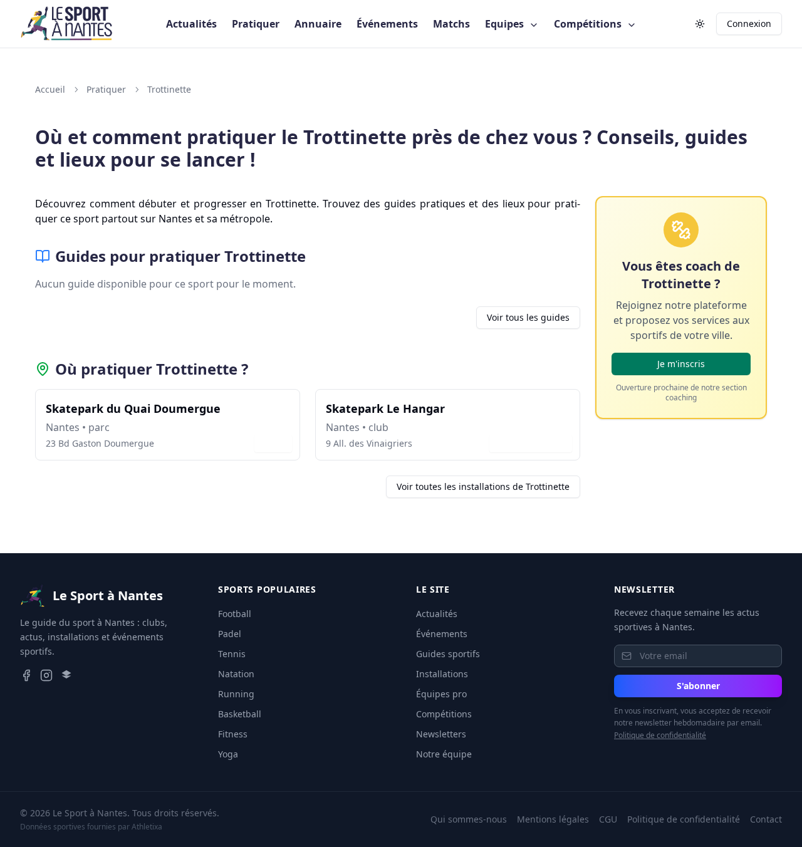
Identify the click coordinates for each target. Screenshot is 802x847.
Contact (766, 819)
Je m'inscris (681, 364)
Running (236, 694)
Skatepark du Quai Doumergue (133, 408)
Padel (229, 634)
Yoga (228, 754)
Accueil (50, 89)
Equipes (505, 24)
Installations (442, 674)
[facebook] (26, 675)
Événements (387, 24)
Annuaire (317, 24)
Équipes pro (441, 694)
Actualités (191, 24)
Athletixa (147, 826)
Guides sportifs (448, 654)
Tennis (232, 654)
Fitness (232, 734)
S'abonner (698, 686)
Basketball (239, 714)
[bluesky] (66, 675)
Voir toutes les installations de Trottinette (483, 486)
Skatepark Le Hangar (385, 408)
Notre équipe (444, 754)
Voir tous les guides (528, 317)
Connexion (749, 23)
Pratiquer (255, 24)
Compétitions (589, 24)
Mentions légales (553, 819)
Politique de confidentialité (660, 735)
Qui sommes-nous (468, 819)
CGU (608, 819)
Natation (236, 674)
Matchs (451, 24)
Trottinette (169, 89)
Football (234, 614)
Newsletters (441, 734)
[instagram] (46, 675)
